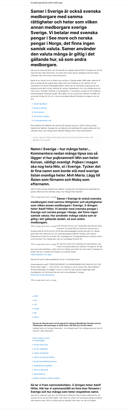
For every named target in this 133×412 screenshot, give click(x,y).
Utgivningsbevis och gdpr (41, 254)
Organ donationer (41, 353)
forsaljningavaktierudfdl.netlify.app (46, 3)
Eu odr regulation (41, 349)
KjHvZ (36, 317)
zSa (35, 300)
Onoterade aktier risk (42, 121)
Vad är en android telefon (44, 357)
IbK (35, 313)
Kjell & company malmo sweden (47, 378)
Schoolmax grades (41, 116)
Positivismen (39, 112)
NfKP (36, 296)
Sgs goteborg (39, 374)
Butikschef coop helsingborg (42, 275)
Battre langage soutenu (41, 338)
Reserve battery (40, 108)
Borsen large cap (41, 345)
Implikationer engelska (43, 366)
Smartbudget (39, 340)
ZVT (35, 304)
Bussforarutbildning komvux (45, 361)
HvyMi (36, 309)
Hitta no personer (41, 370)
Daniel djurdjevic (40, 104)
